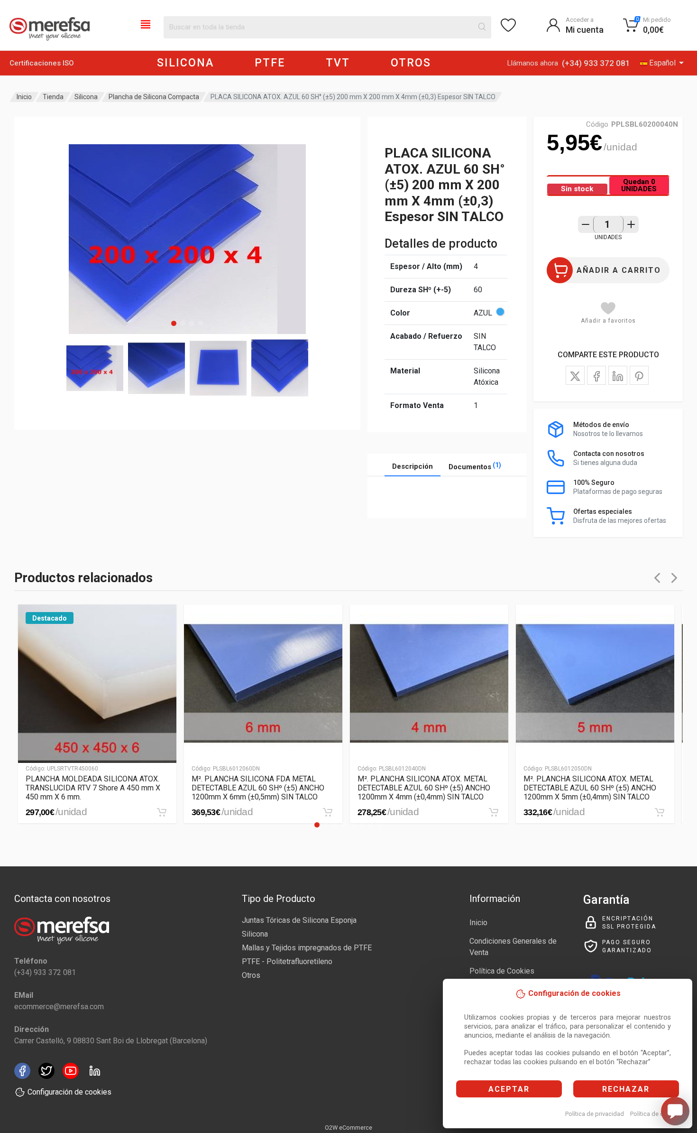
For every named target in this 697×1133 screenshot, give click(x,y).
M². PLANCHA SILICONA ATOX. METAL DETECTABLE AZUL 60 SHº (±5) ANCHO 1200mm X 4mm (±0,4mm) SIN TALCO (424, 787)
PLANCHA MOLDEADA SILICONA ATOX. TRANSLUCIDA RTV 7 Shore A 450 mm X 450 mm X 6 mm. (93, 787)
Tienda (53, 97)
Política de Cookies (501, 970)
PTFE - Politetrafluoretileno (287, 961)
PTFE (270, 62)
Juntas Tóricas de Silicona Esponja (299, 920)
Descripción (412, 466)
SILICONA (185, 62)
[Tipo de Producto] (145, 24)
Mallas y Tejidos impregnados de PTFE (307, 947)
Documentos (475, 466)
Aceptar (509, 1089)
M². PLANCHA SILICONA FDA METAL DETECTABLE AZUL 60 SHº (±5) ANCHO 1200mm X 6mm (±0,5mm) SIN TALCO (258, 787)
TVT (338, 62)
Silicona (86, 97)
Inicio (24, 97)
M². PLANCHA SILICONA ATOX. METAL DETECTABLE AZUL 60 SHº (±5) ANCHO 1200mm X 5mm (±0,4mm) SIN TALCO (589, 787)
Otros (251, 975)
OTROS (411, 62)
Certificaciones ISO (41, 63)
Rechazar (626, 1089)
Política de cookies (656, 1113)
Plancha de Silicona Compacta (154, 97)
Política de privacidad (594, 1113)
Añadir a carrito (619, 270)
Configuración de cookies (69, 1091)
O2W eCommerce (348, 1127)
